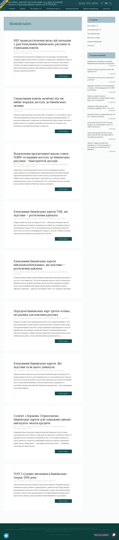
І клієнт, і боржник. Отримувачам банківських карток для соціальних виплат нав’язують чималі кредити (42, 419)
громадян (42, 51)
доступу (45, 109)
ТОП (54, 481)
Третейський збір (71, 9)
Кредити (56, 426)
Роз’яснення (17, 53)
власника (34, 318)
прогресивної (17, 166)
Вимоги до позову (93, 38)
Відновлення (36, 164)
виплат (40, 426)
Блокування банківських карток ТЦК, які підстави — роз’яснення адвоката (41, 213)
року (42, 481)
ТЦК (63, 218)
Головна (12, 9)
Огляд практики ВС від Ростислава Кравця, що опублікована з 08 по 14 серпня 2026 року (100, 125)
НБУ (56, 51)
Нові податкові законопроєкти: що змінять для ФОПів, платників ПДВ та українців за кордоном (100, 135)
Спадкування (17, 111)
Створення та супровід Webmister (59, 534)
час (22, 111)
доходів (49, 164)
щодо (30, 53)
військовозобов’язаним (51, 272)
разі (59, 51)
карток (47, 218)
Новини (22, 9)
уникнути (54, 370)
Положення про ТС (53, 9)
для (39, 318)
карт (41, 318)
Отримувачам (17, 428)
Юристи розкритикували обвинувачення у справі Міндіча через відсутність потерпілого (100, 98)
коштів (49, 51)
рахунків (63, 51)
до (41, 109)
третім (65, 318)
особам (46, 318)
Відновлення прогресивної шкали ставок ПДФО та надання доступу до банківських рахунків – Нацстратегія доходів (42, 157)
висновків (38, 481)
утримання (26, 53)
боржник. (35, 426)
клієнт (51, 426)
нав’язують (62, 426)
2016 (27, 481)
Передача (50, 318)
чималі (29, 428)
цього (59, 370)
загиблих (50, 109)
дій (46, 51)
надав (53, 51)
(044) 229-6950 (88, 3)
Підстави (52, 218)
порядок (62, 109)
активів (28, 109)
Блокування (36, 51)
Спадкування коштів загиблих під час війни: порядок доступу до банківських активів (40, 102)
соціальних (25, 428)
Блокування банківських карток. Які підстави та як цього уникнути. (38, 365)
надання (53, 164)
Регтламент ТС (36, 9)
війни (39, 109)
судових (50, 481)
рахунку (56, 318)
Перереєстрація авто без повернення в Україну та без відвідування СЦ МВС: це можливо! (101, 88)
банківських (29, 51)
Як (61, 370)
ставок (28, 166)
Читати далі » (63, 75)
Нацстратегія (60, 164)
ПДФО (66, 164)
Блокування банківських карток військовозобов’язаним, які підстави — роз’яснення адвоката (39, 264)
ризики (60, 318)
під (58, 109)
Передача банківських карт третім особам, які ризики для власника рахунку (42, 312)
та (21, 53)
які (65, 218)
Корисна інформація (90, 9)
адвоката (28, 218)
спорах (46, 481)
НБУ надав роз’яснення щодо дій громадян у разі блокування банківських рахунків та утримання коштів (42, 44)
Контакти (106, 9)
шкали (34, 166)
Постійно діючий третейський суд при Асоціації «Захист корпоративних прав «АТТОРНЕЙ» (35, 3)
